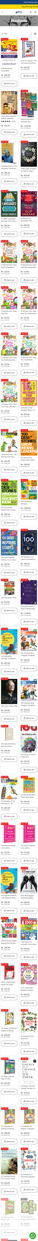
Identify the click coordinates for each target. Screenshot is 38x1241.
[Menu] (2, 12)
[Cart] (35, 12)
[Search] (30, 12)
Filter (5, 34)
